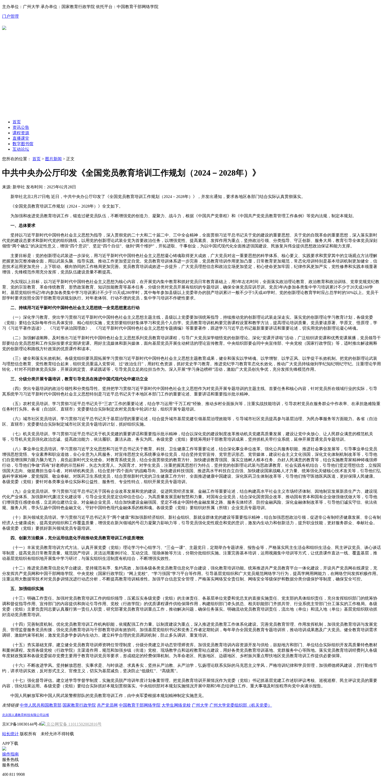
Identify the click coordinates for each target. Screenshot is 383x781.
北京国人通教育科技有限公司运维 (25, 715)
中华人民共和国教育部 (40, 705)
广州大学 (200, 705)
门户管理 (10, 16)
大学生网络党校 (176, 705)
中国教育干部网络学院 (139, 705)
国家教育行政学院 (79, 705)
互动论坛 (21, 149)
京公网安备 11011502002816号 (73, 724)
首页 (17, 122)
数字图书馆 (23, 144)
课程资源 (21, 133)
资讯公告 (21, 127)
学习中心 (11, 75)
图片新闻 (53, 159)
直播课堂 (21, 138)
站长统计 (10, 734)
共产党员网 (107, 705)
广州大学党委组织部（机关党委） (240, 705)
